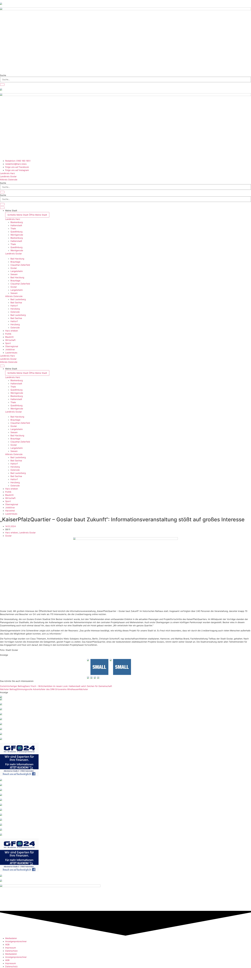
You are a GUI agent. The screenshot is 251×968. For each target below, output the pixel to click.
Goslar (8, 535)
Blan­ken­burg (16, 222)
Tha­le (13, 228)
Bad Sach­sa (16, 302)
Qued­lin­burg (16, 231)
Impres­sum (10, 947)
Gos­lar (13, 268)
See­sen (14, 274)
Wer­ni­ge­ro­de (16, 234)
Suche (3, 75)
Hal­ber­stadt (16, 225)
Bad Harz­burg (17, 258)
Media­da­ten (11, 938)
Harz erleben (11, 532)
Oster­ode (15, 312)
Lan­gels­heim (16, 271)
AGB (7, 944)
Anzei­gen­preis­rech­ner (16, 941)
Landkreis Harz (12, 219)
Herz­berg (15, 308)
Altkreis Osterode (13, 296)
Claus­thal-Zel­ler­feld (20, 265)
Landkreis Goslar (13, 253)
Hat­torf (14, 305)
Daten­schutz (11, 950)
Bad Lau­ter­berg (18, 299)
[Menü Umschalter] (2, 208)
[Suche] (2, 84)
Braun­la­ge (15, 261)
